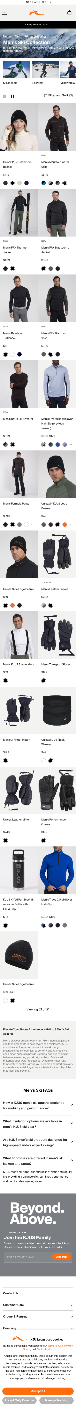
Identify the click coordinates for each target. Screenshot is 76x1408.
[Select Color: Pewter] (19, 524)
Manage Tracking (56, 1400)
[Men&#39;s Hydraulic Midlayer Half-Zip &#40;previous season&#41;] (57, 384)
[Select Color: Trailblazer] (57, 444)
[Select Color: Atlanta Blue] (19, 354)
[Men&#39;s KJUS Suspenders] (19, 635)
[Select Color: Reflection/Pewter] (64, 444)
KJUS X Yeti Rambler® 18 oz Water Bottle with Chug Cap (18, 904)
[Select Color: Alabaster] (19, 183)
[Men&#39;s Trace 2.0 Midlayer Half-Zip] (57, 870)
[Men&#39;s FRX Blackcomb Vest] (57, 298)
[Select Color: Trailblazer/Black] (43, 925)
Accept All (38, 1391)
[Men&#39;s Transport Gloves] (57, 635)
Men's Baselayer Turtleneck (13, 336)
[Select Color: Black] (12, 183)
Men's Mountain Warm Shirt (55, 164)
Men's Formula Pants (16, 503)
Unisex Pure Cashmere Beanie (17, 164)
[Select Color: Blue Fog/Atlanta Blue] (43, 444)
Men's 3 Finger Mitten (16, 740)
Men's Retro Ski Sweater (18, 419)
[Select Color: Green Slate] (50, 268)
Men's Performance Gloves (53, 822)
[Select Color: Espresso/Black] (64, 183)
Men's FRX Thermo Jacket (15, 250)
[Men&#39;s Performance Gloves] (57, 790)
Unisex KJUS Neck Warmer (53, 742)
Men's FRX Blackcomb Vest (55, 336)
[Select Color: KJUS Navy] (26, 183)
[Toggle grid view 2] (12, 96)
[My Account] (61, 13)
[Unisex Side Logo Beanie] (19, 554)
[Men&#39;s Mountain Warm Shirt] (57, 127)
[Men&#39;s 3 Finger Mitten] (19, 710)
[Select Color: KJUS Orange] (64, 524)
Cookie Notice (44, 1349)
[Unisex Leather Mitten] (19, 790)
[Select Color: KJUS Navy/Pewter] (57, 183)
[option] (17, 73)
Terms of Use (55, 1345)
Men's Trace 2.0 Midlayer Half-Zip (56, 902)
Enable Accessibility (38, 2)
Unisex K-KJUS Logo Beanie (54, 506)
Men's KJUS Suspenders (18, 664)
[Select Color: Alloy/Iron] (43, 605)
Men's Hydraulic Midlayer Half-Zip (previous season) (57, 424)
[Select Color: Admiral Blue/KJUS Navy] (50, 925)
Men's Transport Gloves (56, 664)
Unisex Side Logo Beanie (18, 589)
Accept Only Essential (19, 1400)
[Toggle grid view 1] (4, 96)
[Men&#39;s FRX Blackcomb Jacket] (57, 213)
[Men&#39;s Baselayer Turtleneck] (19, 298)
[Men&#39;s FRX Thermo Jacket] (19, 213)
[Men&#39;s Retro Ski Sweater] (19, 384)
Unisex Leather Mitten (16, 819)
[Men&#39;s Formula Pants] (19, 474)
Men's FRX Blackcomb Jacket (55, 250)
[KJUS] (37, 12)
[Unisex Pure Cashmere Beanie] (19, 127)
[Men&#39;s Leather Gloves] (57, 554)
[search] (53, 13)
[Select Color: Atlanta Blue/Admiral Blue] (50, 444)
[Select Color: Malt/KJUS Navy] (50, 183)
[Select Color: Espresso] (5, 183)
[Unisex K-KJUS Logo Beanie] (57, 474)
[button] (12, 12)
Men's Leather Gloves (54, 589)
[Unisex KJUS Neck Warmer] (57, 710)
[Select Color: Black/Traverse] (43, 183)
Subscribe (63, 1257)
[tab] (70, 13)
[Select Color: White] (12, 354)
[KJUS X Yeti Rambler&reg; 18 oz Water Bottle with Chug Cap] (19, 870)
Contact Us (10, 1293)
